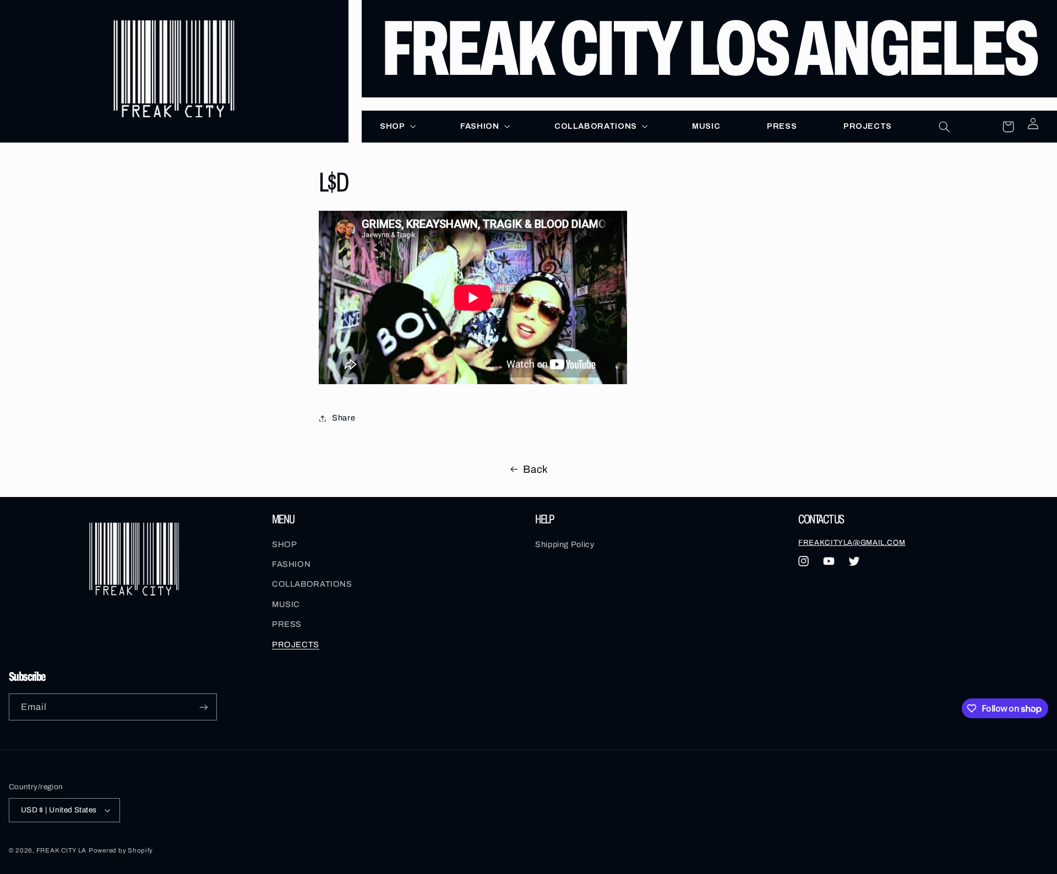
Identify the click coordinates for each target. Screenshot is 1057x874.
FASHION (291, 564)
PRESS (287, 624)
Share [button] (343, 417)
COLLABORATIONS (312, 584)
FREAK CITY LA (61, 850)
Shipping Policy (564, 544)
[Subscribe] (203, 706)
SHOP (284, 544)
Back (535, 469)
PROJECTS (295, 644)
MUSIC (286, 604)
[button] (397, 126)
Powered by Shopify (121, 850)
